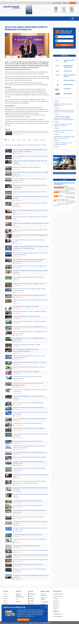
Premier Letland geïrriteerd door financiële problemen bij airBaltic (30, 156)
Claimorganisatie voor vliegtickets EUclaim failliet (26, 306)
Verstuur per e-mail (11, 145)
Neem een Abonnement (44, 594)
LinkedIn (31, 601)
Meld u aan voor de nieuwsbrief (27, 145)
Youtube (31, 603)
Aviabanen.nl (56, 605)
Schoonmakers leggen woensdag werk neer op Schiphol (27, 534)
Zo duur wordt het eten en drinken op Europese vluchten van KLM (30, 555)
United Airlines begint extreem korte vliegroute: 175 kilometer (29, 362)
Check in (72, 3)
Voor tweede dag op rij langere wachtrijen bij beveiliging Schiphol (30, 235)
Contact (5, 594)
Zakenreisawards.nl (58, 616)
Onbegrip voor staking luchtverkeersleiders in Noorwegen (28, 407)
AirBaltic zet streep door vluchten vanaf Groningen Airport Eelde (30, 229)
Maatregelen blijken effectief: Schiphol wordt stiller (26, 545)
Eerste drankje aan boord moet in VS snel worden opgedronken (30, 266)
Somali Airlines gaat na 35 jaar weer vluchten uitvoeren (27, 501)
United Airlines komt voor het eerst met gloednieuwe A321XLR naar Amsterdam (64, 110)
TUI (17, 599)
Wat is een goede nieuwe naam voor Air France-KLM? (64, 183)
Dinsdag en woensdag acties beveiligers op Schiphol (27, 344)
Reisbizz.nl (55, 601)
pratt (18, 140)
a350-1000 (35, 140)
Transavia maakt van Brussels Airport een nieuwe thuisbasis (29, 428)
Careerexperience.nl (58, 614)
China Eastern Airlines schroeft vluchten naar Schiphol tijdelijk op (30, 457)
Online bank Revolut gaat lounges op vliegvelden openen (28, 564)
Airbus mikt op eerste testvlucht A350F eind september (28, 505)
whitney (23, 140)
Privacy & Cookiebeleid (6, 603)
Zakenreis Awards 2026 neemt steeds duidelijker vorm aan (28, 283)
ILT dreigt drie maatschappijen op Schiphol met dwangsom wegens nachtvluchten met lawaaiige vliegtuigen (64, 118)
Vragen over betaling (44, 598)
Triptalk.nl (55, 598)
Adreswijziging (44, 601)
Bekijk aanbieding (23, 619)
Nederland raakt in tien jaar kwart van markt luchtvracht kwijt (29, 295)
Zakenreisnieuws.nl (58, 596)
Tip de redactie (42, 145)
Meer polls (56, 205)
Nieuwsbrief (33, 594)
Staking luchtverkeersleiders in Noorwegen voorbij (26, 316)
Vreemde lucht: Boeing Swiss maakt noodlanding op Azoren (28, 326)
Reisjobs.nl (55, 608)
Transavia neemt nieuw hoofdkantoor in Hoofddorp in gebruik (29, 321)
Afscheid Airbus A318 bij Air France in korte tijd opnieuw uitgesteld (30, 550)
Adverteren (6, 596)
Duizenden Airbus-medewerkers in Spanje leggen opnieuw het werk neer (64, 137)
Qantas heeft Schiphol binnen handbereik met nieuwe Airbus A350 (30, 132)
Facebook (31, 598)
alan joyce (42, 140)
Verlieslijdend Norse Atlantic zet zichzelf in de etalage (27, 423)
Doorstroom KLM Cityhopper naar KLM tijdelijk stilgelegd (28, 402)
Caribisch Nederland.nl (56, 610)
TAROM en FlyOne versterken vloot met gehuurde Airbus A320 (29, 452)
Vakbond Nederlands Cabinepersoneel (20, 595)
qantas (13, 140)
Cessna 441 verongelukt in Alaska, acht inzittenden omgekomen (30, 418)
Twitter (31, 596)
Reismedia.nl (56, 603)
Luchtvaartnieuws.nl (58, 594)
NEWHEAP (18, 601)
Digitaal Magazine (57, 3)
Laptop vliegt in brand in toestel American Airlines (26, 371)
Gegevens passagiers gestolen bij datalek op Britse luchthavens (30, 191)
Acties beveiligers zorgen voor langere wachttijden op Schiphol (29, 311)
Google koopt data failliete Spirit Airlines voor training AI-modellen (30, 559)
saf (8, 140)
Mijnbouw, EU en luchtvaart (62, 167)
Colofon (5, 601)
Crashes (56, 102)
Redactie (5, 598)
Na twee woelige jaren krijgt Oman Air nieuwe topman (27, 441)
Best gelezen (57, 100)
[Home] (11, 8)
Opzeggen (43, 604)
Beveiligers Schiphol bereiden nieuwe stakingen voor (27, 167)
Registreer (65, 3)
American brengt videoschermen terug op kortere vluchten (28, 517)
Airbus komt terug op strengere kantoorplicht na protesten (28, 367)
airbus (29, 140)
